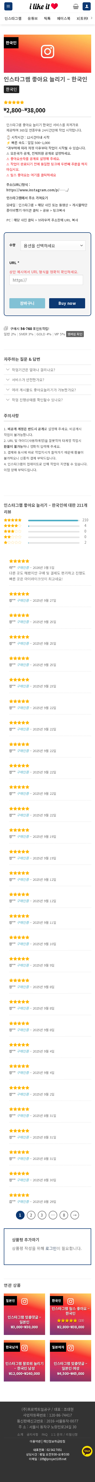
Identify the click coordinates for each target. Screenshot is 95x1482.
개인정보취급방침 (54, 1441)
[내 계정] (87, 6)
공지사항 (32, 1434)
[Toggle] (8, 370)
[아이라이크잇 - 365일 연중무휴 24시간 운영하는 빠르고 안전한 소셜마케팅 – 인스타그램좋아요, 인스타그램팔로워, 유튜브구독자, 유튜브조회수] (43, 6)
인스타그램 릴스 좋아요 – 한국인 (71, 1311)
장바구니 (27, 303)
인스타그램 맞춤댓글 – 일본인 (24, 1319)
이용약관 (35, 1441)
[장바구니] (76, 6)
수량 (12, 245)
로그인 (51, 1248)
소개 (20, 1434)
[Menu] (8, 6)
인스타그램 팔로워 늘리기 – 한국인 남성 (24, 1366)
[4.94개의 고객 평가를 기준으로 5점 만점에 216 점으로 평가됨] (47, 102)
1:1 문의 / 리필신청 (64, 1434)
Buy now (67, 303)
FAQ (45, 1434)
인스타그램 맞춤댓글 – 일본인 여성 (70, 1366)
